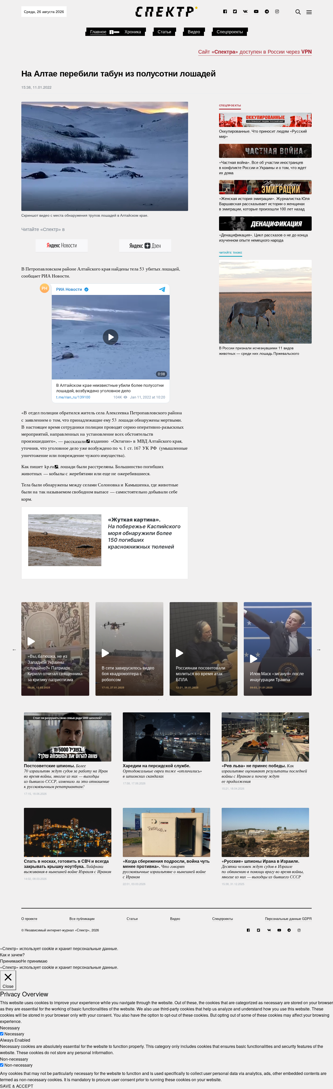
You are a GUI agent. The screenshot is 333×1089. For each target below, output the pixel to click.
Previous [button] (14, 649)
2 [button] (166, 699)
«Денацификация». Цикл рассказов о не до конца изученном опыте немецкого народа (263, 237)
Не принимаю (34, 961)
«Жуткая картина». (144, 533)
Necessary (14, 1034)
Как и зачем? (12, 955)
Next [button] (318, 649)
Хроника (133, 32)
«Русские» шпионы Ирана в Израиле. (263, 868)
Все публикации (81, 918)
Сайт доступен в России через (255, 51)
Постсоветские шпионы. (66, 776)
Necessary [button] (10, 1027)
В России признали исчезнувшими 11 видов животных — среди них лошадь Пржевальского (259, 350)
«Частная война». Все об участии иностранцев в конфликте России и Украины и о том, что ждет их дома (262, 167)
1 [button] (158, 699)
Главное (98, 32)
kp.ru (49, 466)
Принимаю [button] (10, 961)
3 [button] (174, 699)
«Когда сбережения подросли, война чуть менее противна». (166, 868)
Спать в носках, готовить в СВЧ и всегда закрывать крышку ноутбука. (67, 866)
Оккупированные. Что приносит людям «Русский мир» (263, 133)
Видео (194, 32)
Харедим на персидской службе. (162, 771)
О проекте (29, 918)
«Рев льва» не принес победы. (264, 773)
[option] (55, 649)
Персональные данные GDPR (288, 918)
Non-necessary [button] (14, 1059)
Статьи (164, 32)
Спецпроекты (230, 32)
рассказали (75, 441)
